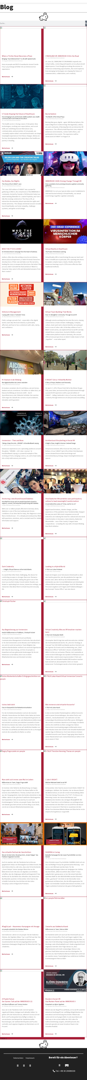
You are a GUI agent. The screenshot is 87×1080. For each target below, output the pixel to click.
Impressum (30, 1058)
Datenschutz (18, 1058)
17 (13, 1038)
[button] (43, 3)
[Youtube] (30, 1065)
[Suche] (86, 23)
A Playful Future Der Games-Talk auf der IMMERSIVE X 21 (17, 1001)
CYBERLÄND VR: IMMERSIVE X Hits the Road (62, 56)
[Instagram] (24, 1065)
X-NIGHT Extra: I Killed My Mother (58, 381)
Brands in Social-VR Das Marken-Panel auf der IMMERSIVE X (60, 1001)
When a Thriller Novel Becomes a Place (19, 57)
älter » (16, 1038)
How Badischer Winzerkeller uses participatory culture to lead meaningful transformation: (63, 501)
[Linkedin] (18, 1065)
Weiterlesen (6, 77)
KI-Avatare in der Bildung (14, 381)
